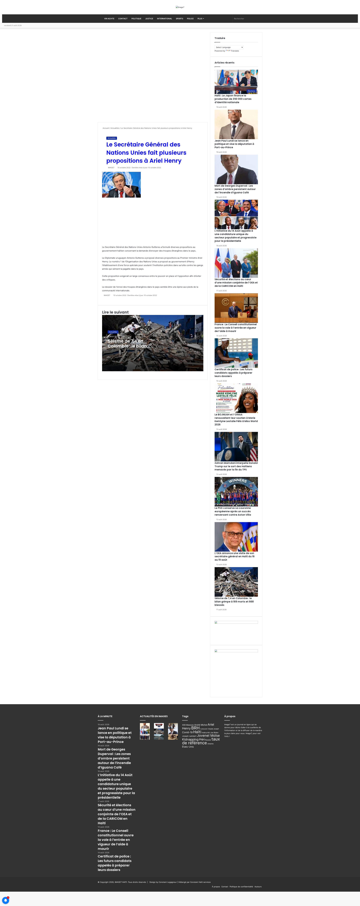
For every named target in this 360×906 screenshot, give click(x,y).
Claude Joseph (213, 729)
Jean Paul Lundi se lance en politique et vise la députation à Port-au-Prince (234, 144)
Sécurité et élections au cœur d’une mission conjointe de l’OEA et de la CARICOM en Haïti (236, 283)
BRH (195, 727)
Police (190, 18)
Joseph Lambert (189, 736)
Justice (149, 18)
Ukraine (210, 744)
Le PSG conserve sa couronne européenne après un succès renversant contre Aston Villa (233, 511)
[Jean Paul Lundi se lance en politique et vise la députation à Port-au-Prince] (236, 124)
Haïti (197, 732)
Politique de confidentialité (241, 886)
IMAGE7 (111, 167)
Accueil (105, 128)
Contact (123, 18)
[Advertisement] (119, 77)
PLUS (200, 18)
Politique (136, 18)
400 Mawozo (188, 725)
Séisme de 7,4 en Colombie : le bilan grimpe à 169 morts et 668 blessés (131, 348)
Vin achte (109, 18)
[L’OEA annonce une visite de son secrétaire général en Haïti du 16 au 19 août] (236, 537)
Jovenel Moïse (208, 735)
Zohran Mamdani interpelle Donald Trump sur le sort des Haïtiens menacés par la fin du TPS (236, 466)
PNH (202, 739)
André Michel (200, 725)
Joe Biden (214, 732)
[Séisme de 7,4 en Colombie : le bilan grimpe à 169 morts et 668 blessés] (236, 582)
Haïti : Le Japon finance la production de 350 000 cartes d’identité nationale (233, 99)
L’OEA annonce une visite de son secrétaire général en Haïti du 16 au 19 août (235, 557)
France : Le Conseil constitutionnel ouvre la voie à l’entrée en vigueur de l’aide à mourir (236, 328)
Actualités (115, 128)
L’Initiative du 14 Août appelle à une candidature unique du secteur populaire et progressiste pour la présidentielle (235, 235)
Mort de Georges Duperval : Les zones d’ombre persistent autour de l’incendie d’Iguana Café (235, 189)
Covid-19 (187, 732)
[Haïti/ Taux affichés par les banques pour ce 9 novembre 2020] (159, 726)
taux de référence (201, 741)
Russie (208, 740)
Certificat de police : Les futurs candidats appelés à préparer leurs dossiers (233, 373)
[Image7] (180, 7)
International (164, 18)
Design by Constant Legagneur (163, 882)
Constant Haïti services (200, 882)
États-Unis (188, 746)
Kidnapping (190, 739)
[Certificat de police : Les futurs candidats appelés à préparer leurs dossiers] (236, 353)
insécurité (206, 732)
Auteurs (258, 886)
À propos (216, 886)
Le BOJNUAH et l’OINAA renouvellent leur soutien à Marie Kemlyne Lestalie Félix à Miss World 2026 (236, 419)
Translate (235, 51)
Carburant (203, 729)
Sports (179, 18)
